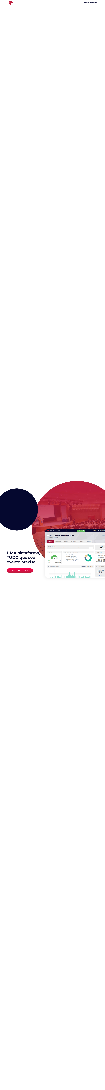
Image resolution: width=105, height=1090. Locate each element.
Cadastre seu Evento (19, 570)
